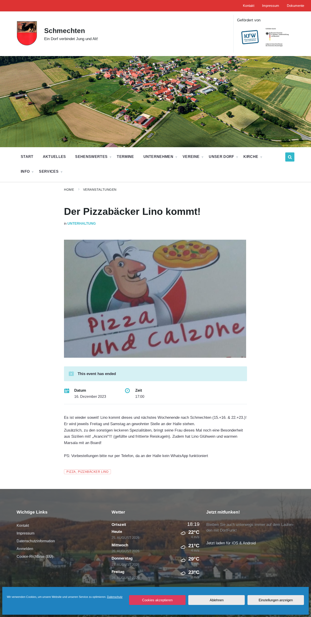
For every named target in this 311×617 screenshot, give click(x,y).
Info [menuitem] (25, 171)
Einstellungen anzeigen (276, 600)
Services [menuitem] (49, 171)
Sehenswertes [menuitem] (91, 157)
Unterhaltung (81, 223)
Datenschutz (114, 597)
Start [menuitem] (27, 157)
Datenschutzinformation (36, 541)
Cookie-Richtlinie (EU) (35, 556)
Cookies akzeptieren (157, 600)
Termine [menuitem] (125, 157)
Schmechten (64, 30)
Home (69, 189)
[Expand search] (289, 157)
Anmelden (25, 549)
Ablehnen (217, 600)
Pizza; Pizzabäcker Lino (87, 471)
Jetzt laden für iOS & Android (231, 543)
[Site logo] (27, 44)
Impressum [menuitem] (270, 6)
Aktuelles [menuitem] (54, 157)
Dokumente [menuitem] (295, 6)
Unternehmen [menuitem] (158, 157)
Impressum (25, 533)
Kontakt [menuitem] (248, 6)
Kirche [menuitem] (250, 157)
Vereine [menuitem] (191, 157)
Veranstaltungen (100, 189)
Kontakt (23, 525)
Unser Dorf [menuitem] (221, 157)
